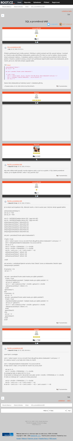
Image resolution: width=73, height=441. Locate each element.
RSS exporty (53, 438)
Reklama (36, 92)
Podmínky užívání (33, 438)
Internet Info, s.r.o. (36, 436)
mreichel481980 (36, 28)
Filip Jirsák (36, 144)
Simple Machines (43, 421)
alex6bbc (36, 329)
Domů (19, 2)
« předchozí (65, 11)
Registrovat (56, 2)
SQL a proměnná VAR (14, 47)
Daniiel (34, 423)
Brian (45, 423)
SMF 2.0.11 (28, 421)
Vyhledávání (37, 2)
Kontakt (19, 438)
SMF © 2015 (35, 421)
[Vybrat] (9, 65)
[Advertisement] (36, 123)
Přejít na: (46, 410)
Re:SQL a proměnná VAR (15, 348)
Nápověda (27, 2)
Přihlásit (46, 2)
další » (70, 11)
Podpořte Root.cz (43, 438)
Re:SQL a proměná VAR (14, 164)
